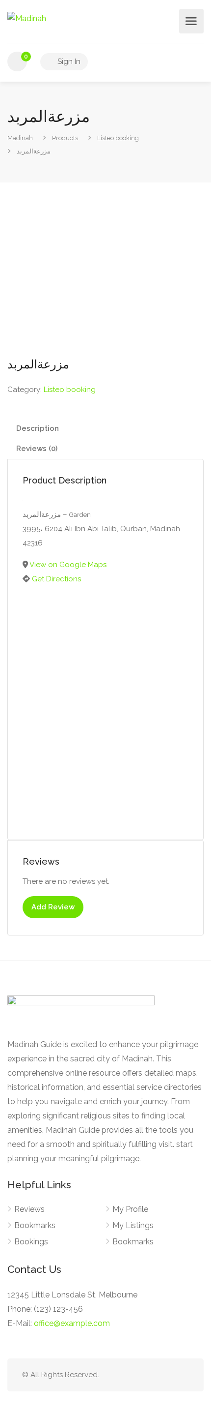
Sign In (67, 61)
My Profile (130, 1209)
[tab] (105, 429)
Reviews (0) (36, 448)
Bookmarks (34, 1225)
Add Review (53, 907)
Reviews (29, 1209)
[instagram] (183, 1375)
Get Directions (56, 578)
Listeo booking (70, 389)
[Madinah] (26, 18)
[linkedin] (150, 1375)
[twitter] (134, 1375)
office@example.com (72, 1323)
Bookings (31, 1241)
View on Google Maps (67, 564)
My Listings (133, 1225)
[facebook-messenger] (166, 1375)
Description (37, 428)
